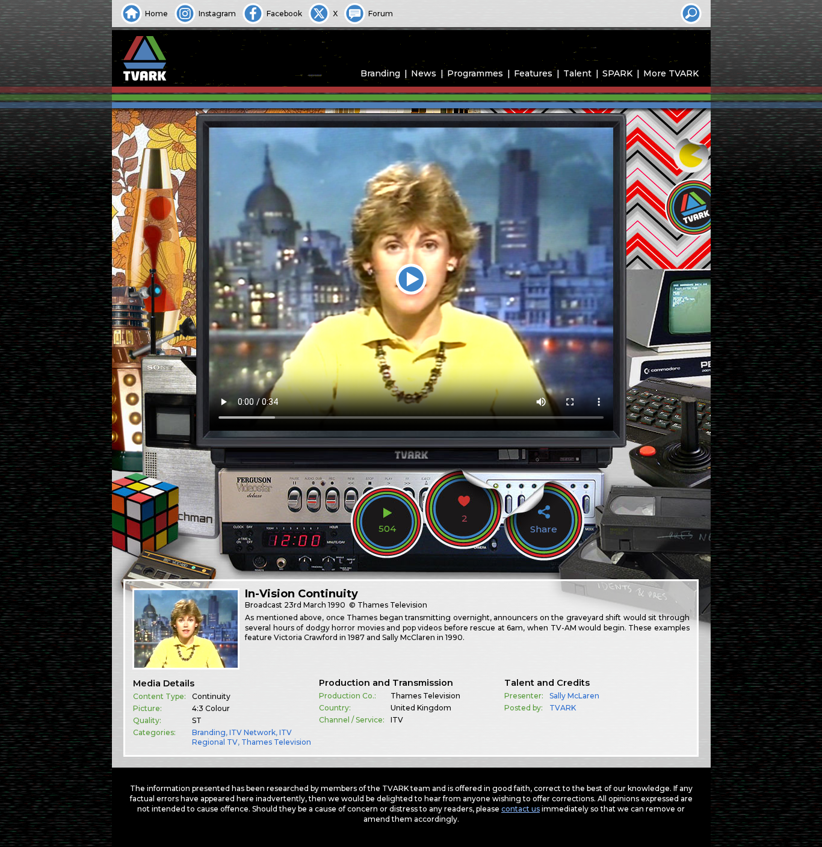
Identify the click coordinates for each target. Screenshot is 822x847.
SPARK (617, 73)
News (423, 73)
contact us (520, 808)
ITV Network (252, 732)
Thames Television (276, 742)
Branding (380, 73)
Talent (577, 73)
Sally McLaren (574, 695)
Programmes (475, 73)
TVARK (562, 707)
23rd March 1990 (314, 604)
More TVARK (671, 73)
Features (533, 73)
